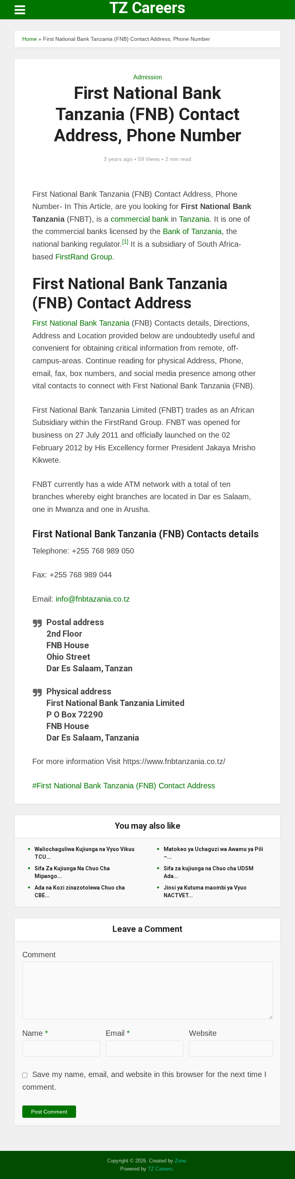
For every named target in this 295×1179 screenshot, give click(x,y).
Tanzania (194, 219)
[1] (125, 241)
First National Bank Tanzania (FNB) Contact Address (125, 785)
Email (118, 1033)
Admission (147, 77)
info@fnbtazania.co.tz (93, 599)
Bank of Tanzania (192, 231)
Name (35, 1033)
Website (203, 1033)
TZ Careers (147, 8)
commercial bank (140, 219)
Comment (39, 954)
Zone (180, 1161)
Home (29, 39)
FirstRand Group (83, 257)
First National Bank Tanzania (80, 323)
